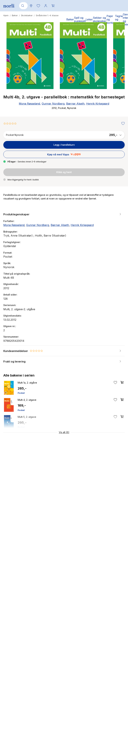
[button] (38, 5)
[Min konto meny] (45, 5)
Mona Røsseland (29, 103)
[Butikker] (31, 5)
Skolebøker (26, 15)
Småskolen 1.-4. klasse (47, 15)
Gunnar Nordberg (53, 103)
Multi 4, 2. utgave (27, 399)
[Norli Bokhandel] (8, 6)
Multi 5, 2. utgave (27, 416)
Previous (10, 68)
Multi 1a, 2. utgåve (27, 382)
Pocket (21, 393)
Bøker (15, 15)
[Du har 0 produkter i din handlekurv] (53, 5)
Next (117, 68)
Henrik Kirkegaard (97, 103)
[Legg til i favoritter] (122, 123)
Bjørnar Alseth (75, 103)
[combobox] (22, 5)
